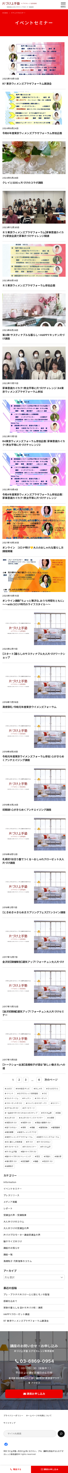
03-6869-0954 (37, 1361)
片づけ (30, 1142)
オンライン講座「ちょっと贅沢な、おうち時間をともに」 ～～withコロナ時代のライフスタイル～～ (34, 602)
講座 (36, 1161)
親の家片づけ (11, 1161)
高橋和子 (9, 1166)
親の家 (58, 1156)
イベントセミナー (12, 1188)
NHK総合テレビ (23, 1089)
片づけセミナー (30, 1147)
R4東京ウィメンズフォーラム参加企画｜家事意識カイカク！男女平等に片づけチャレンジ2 (33, 443)
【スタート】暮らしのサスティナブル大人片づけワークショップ (33, 655)
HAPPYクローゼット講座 (16, 1314)
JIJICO (9, 1089)
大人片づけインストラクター (32, 1118)
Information (9, 1182)
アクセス (35, 1382)
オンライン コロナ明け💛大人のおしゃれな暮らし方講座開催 (32, 549)
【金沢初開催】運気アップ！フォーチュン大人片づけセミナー (33, 1013)
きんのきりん (53, 1089)
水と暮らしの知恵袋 (14, 1142)
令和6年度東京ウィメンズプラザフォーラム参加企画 (32, 133)
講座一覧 (8, 1254)
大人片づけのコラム (13, 1221)
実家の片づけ (11, 1123)
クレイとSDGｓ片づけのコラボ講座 (22, 182)
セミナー (55, 1103)
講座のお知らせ (11, 1248)
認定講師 (25, 1161)
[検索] (61, 1433)
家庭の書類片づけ (44, 1123)
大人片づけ (10, 1118)
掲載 (33, 1127)
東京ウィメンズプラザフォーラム (19, 1137)
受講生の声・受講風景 (15, 1215)
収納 (59, 1113)
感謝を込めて (10, 1301)
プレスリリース (11, 1195)
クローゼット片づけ (14, 1103)
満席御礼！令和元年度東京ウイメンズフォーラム (29, 707)
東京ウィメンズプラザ (27, 1132)
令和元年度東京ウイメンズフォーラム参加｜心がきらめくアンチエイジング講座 (33, 758)
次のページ (51, 1079)
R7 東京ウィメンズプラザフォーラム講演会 (27, 83)
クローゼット (41, 1098)
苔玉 (38, 1156)
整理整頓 (56, 1127)
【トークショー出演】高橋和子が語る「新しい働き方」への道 (33, 1066)
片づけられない (44, 1142)
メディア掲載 (10, 1202)
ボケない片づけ (12, 1108)
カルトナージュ (12, 1098)
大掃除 (51, 1118)
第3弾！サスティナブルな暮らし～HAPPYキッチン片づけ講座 (33, 336)
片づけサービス (12, 1147)
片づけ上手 (46, 1147)
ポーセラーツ (29, 1108)
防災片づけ (48, 1161)
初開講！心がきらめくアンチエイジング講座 (26, 809)
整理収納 (43, 1127)
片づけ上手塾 (11, 1152)
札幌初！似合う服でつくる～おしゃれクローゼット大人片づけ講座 (33, 861)
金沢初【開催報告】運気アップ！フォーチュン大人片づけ (33, 961)
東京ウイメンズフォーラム (48, 1137)
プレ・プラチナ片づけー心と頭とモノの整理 (26, 1294)
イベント (9, 1093)
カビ (45, 1093)
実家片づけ (26, 1123)
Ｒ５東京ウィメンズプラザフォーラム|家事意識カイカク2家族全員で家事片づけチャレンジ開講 (33, 234)
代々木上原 (47, 1113)
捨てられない (11, 1127)
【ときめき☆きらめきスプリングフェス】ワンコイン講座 (33, 912)
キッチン (27, 1098)
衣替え (48, 1156)
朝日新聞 (9, 1132)
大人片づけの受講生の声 (16, 1228)
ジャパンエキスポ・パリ (37, 1103)
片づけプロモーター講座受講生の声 (21, 1234)
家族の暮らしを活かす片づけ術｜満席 (23, 1307)
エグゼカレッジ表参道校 (28, 1093)
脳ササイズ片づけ (29, 1152)
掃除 (24, 1127)
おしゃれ (38, 1089)
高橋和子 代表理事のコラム (17, 1261)
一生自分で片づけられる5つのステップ (21, 1113)
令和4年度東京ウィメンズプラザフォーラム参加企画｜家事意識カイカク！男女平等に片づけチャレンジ (32, 496)
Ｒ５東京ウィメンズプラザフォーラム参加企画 (28, 285)
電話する (17, 1469)
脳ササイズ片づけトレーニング (18, 1156)
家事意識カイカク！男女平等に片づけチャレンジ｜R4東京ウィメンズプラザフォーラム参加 (33, 390)
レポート (8, 1208)
